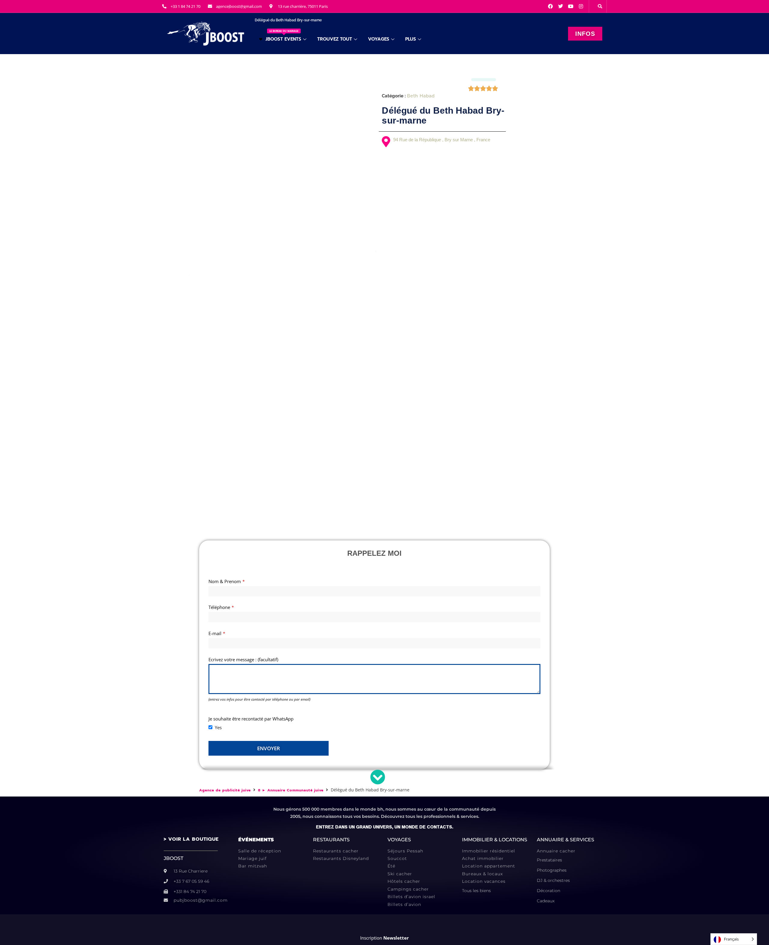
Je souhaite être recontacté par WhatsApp (250, 719)
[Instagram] (581, 6)
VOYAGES (378, 39)
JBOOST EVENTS (283, 35)
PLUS (410, 39)
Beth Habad (421, 96)
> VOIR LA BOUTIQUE (191, 839)
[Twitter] (560, 6)
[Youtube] (570, 6)
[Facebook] (550, 6)
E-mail (216, 633)
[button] (600, 6)
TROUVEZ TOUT (334, 39)
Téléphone (221, 607)
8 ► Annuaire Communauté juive (291, 790)
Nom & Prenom (226, 581)
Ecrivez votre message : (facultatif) (243, 659)
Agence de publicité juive (225, 790)
